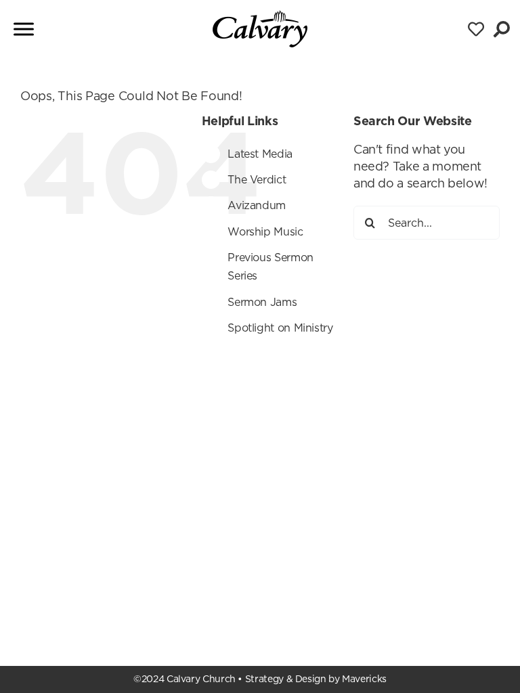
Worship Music (265, 231)
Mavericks (364, 679)
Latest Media (260, 153)
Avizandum (257, 205)
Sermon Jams (262, 301)
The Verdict (257, 179)
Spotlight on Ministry (280, 327)
